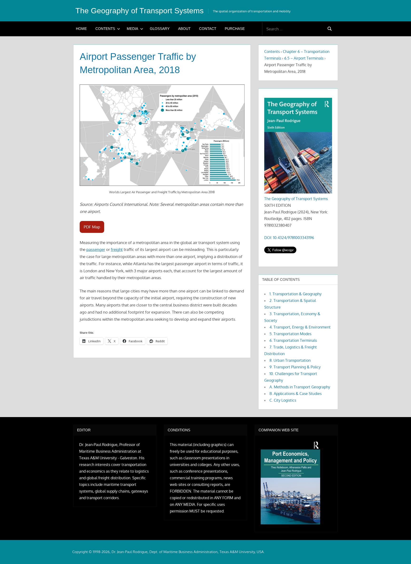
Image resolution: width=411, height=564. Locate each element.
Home (81, 29)
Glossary (160, 29)
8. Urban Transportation (290, 360)
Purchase (235, 29)
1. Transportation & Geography (295, 293)
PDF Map (92, 226)
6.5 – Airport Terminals (303, 58)
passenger (95, 249)
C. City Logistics (282, 400)
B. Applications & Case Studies (295, 393)
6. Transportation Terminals (293, 340)
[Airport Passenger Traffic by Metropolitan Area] (162, 135)
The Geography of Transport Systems (139, 10)
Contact (207, 29)
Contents (105, 29)
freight (117, 249)
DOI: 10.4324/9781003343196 (289, 237)
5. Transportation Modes (290, 333)
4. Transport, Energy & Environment (300, 327)
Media (132, 29)
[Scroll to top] (399, 552)
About (184, 29)
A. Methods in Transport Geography (299, 387)
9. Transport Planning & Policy (295, 367)
